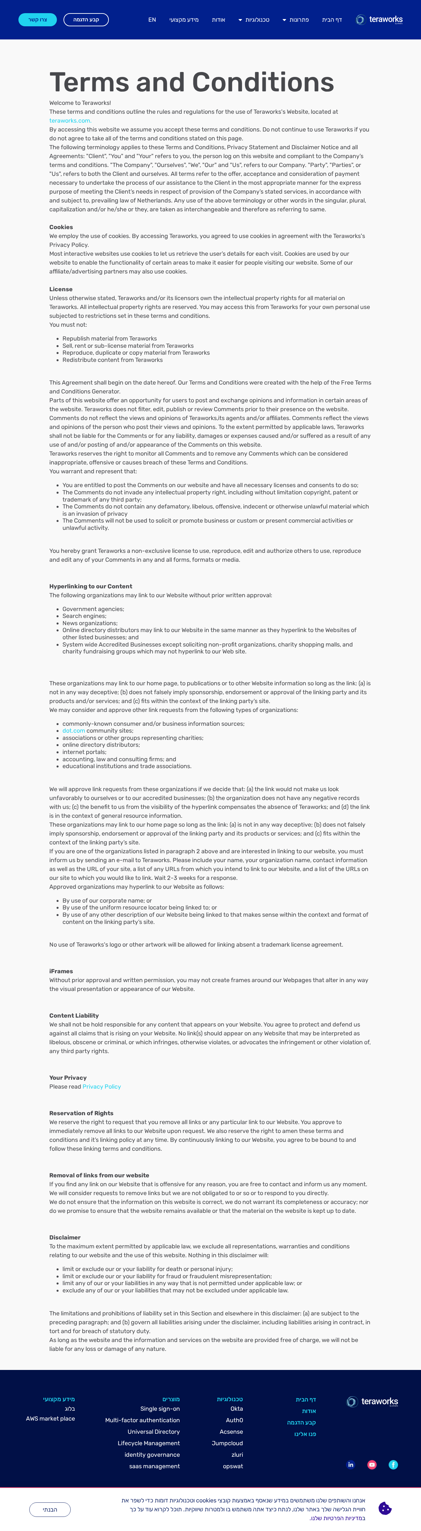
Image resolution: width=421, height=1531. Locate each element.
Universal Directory (154, 1431)
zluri (237, 1454)
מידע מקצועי (184, 19)
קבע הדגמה (301, 1422)
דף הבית (332, 19)
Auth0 (234, 1420)
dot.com (73, 730)
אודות (218, 19)
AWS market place (50, 1418)
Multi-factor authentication (142, 1420)
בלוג (70, 1408)
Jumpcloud (227, 1443)
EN (152, 19)
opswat (233, 1466)
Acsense (231, 1431)
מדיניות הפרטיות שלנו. (336, 1518)
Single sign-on (160, 1408)
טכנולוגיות (257, 19)
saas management (154, 1466)
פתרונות (299, 19)
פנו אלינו (305, 1434)
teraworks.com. (70, 120)
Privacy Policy (102, 1086)
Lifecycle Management (149, 1443)
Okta (237, 1408)
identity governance (152, 1454)
